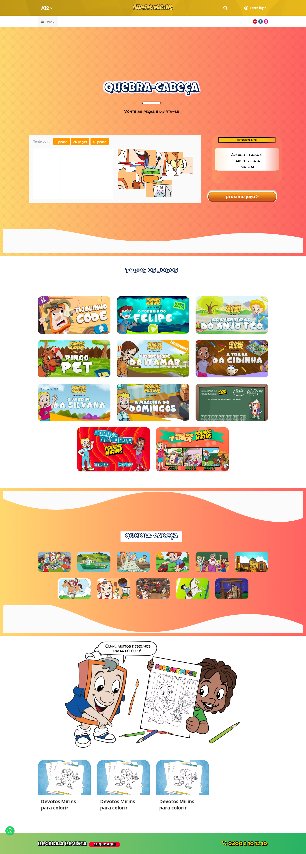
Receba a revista (77, 844)
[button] (273, 159)
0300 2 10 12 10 (244, 843)
